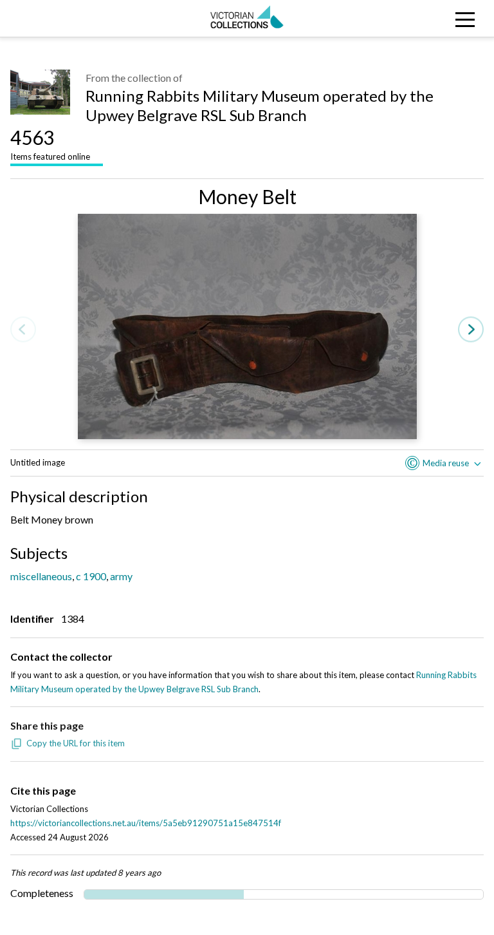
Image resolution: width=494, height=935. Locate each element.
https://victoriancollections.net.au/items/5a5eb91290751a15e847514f (145, 823)
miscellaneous (41, 576)
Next (471, 330)
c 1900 (91, 576)
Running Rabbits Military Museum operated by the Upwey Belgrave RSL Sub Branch (260, 105)
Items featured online (50, 144)
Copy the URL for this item (75, 743)
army (121, 576)
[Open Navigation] (432, 18)
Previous (23, 330)
